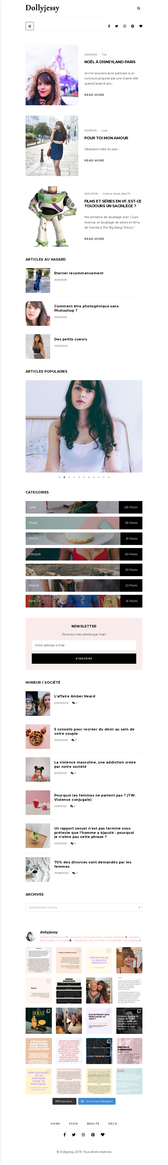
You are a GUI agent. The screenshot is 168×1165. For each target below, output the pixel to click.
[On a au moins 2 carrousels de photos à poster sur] (69, 1021)
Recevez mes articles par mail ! (84, 634)
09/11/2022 (60, 843)
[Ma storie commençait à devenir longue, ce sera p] (39, 960)
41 (73, 85)
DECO (112, 1123)
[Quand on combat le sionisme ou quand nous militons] (39, 1081)
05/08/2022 (61, 872)
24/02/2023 (61, 702)
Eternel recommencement (78, 273)
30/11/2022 (60, 773)
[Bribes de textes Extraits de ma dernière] (69, 960)
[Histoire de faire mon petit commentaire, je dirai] (129, 960)
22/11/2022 (60, 806)
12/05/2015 (90, 130)
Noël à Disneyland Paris (110, 62)
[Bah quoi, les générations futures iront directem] (69, 1081)
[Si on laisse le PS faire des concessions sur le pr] (39, 1051)
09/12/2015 (90, 54)
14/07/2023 (61, 345)
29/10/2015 (60, 317)
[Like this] (58, 85)
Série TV (125, 193)
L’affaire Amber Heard (74, 696)
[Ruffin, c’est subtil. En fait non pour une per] (69, 990)
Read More (94, 95)
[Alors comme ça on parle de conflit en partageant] (129, 1081)
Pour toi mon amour (106, 138)
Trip (104, 54)
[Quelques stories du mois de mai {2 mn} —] (99, 1081)
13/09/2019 (60, 279)
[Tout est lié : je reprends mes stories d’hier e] (129, 1021)
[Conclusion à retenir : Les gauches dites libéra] (99, 960)
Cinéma (107, 193)
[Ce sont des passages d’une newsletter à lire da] (129, 1051)
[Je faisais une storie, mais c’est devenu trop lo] (129, 990)
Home (55, 1123)
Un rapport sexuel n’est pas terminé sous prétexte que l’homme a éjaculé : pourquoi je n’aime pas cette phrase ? (94, 832)
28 (73, 156)
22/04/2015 (91, 193)
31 (90, 431)
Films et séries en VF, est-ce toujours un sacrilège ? (113, 203)
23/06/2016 (76, 431)
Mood (116, 193)
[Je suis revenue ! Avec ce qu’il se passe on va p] (39, 1021)
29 (73, 227)
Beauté (93, 1123)
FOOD (73, 1123)
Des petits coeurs (70, 339)
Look (104, 130)
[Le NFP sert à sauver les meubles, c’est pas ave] (99, 1051)
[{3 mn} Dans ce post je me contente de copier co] (99, 1021)
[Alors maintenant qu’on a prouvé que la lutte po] (69, 1051)
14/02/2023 (61, 740)
